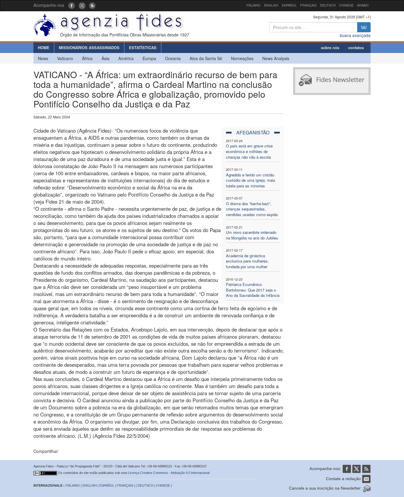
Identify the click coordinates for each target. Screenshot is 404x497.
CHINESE (346, 5)
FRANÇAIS (308, 5)
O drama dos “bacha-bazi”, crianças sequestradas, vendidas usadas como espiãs (252, 209)
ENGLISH (271, 5)
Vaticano (65, 58)
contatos (356, 47)
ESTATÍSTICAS (142, 47)
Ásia (105, 58)
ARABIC (363, 5)
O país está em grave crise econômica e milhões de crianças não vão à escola (249, 151)
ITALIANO (253, 5)
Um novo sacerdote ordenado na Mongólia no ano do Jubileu (252, 235)
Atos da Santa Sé (206, 58)
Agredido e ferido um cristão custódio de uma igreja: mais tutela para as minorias (250, 180)
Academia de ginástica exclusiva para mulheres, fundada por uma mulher (247, 261)
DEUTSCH (328, 5)
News (43, 58)
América (126, 58)
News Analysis (275, 58)
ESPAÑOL (289, 5)
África (87, 58)
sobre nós (330, 47)
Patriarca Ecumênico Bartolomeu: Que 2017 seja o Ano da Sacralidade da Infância (252, 290)
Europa (149, 58)
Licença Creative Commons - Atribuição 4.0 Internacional (168, 473)
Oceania (173, 58)
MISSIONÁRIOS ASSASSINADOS (89, 47)
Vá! (364, 27)
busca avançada (355, 35)
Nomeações (242, 58)
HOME (43, 47)
